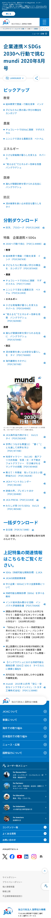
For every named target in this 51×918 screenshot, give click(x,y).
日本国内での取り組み (14, 736)
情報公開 (6, 891)
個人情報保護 (8, 886)
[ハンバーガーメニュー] (44, 21)
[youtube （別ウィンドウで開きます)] (19, 856)
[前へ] (43, 28)
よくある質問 (9, 833)
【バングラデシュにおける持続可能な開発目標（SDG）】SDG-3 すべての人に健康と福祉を (25, 665)
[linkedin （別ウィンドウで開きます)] (26, 857)
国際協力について (12, 753)
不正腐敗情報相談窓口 (12, 896)
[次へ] (47, 28)
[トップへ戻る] (44, 870)
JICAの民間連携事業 (16, 578)
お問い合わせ (9, 839)
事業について (9, 719)
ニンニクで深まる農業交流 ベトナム (24, 138)
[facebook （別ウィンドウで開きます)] (12, 856)
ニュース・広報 (38, 33)
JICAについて (10, 711)
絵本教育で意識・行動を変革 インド (25, 104)
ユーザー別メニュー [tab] (17, 765)
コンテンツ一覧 (10, 827)
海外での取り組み (12, 728)
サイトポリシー (9, 877)
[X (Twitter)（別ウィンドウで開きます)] (4, 856)
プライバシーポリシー (12, 881)
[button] (14, 78)
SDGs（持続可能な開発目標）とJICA (24, 572)
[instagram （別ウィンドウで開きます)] (33, 856)
